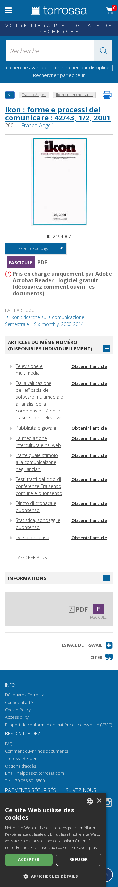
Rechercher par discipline (81, 67)
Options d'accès (20, 766)
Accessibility (17, 717)
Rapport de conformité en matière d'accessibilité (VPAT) (58, 725)
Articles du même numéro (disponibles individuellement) (50, 345)
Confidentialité (19, 702)
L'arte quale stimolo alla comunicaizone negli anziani (37, 462)
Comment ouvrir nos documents (36, 751)
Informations (27, 578)
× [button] (98, 800)
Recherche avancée (26, 67)
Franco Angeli (37, 125)
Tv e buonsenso (32, 537)
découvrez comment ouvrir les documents (54, 290)
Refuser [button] (78, 859)
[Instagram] (107, 804)
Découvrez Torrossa (24, 695)
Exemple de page (33, 248)
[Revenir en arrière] (10, 95)
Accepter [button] (28, 859)
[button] (103, 50)
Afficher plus (32, 557)
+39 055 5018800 (29, 781)
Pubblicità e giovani (36, 428)
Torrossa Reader (21, 758)
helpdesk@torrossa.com (40, 773)
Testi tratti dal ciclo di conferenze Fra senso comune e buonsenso (39, 486)
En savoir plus (84, 847)
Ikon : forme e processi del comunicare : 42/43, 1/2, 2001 (58, 113)
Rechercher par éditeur (59, 75)
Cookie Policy (18, 710)
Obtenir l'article (89, 366)
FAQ (9, 744)
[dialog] (53, 840)
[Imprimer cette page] (107, 95)
